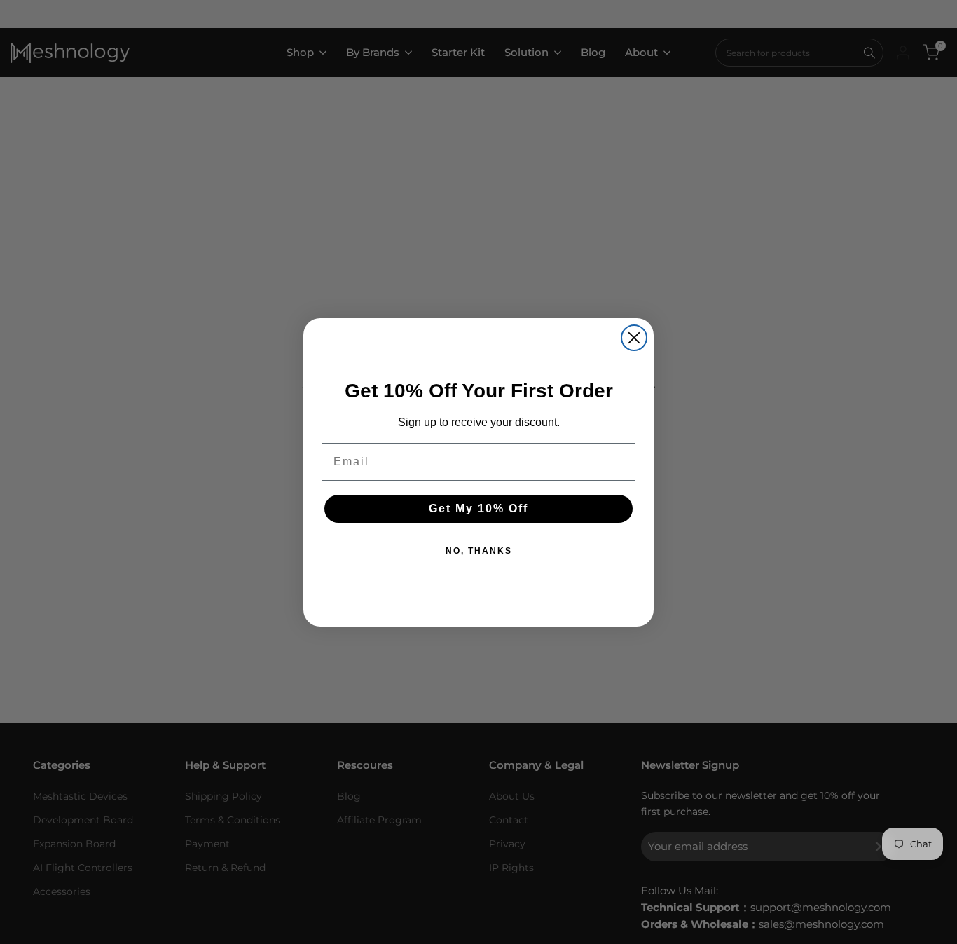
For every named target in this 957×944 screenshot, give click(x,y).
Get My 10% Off (478, 508)
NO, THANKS (479, 551)
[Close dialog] (634, 337)
